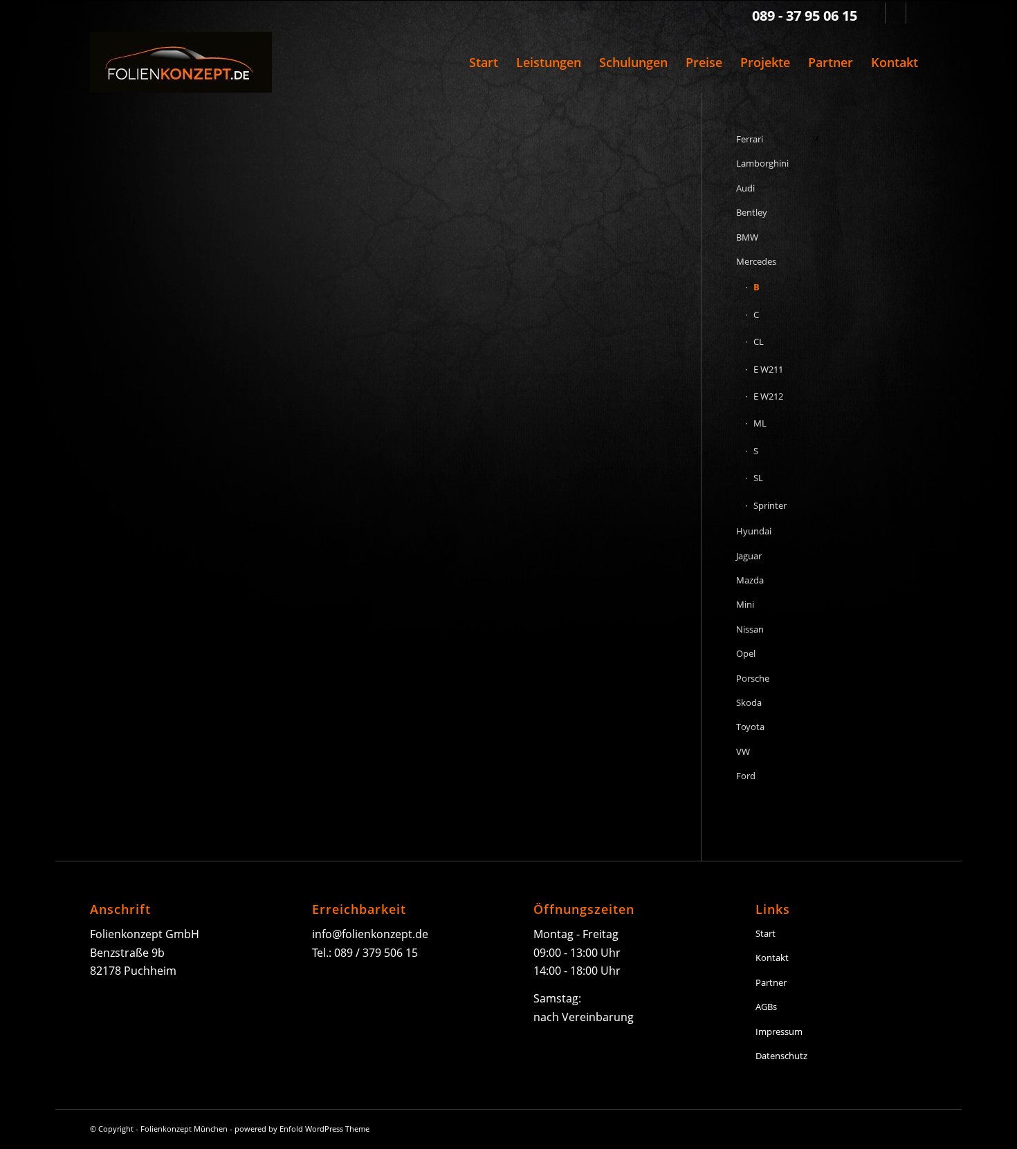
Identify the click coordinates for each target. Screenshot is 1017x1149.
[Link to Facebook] (896, 13)
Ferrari (749, 139)
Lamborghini (762, 163)
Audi (745, 188)
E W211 (768, 369)
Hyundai (753, 531)
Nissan (750, 629)
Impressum (779, 1031)
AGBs (766, 1006)
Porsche (752, 678)
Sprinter (770, 505)
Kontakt (772, 957)
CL (758, 341)
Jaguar (749, 556)
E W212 (768, 396)
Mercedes (756, 261)
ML (760, 423)
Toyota (750, 726)
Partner (771, 982)
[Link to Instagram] (916, 13)
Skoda (749, 702)
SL (758, 477)
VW (743, 751)
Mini (745, 604)
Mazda (750, 580)
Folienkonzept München (184, 1128)
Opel (745, 653)
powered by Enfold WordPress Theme (302, 1128)
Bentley (751, 212)
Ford (745, 775)
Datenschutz (781, 1055)
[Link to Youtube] (875, 13)
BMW (747, 237)
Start (765, 933)
